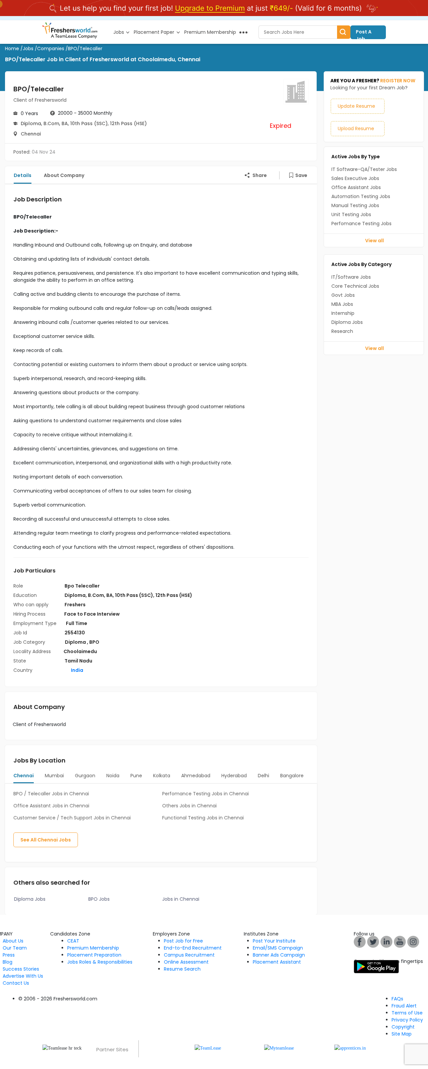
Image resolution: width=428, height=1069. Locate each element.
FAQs (397, 998)
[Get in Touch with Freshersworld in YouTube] (373, 941)
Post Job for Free (183, 941)
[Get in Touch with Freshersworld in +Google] (400, 941)
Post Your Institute (274, 941)
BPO (94, 642)
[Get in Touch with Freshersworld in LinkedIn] (387, 941)
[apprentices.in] (350, 1047)
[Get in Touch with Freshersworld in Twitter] (413, 941)
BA (65, 123)
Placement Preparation (94, 955)
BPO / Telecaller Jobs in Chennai (51, 793)
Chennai (31, 133)
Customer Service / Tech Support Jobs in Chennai (72, 817)
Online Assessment (186, 962)
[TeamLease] (208, 1047)
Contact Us (16, 983)
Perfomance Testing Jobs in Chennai (205, 793)
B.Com (51, 123)
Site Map (402, 1034)
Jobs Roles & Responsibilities (99, 962)
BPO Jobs (99, 899)
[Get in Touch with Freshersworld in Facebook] (360, 941)
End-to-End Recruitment (193, 948)
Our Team (15, 948)
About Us (13, 941)
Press (9, 955)
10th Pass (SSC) (89, 123)
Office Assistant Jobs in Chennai (51, 805)
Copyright (403, 1026)
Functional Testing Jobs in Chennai (203, 817)
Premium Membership (93, 948)
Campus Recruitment (189, 955)
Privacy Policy (407, 1019)
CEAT (73, 941)
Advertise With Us (23, 976)
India (76, 670)
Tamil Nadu (78, 660)
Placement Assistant (277, 962)
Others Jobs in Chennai (189, 805)
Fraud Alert (404, 1005)
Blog (7, 962)
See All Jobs (45, 839)
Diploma (31, 123)
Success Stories (21, 969)
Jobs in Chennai (180, 899)
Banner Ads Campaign (279, 955)
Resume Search (182, 969)
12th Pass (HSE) (128, 123)
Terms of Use (407, 1012)
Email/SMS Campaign (278, 948)
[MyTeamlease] (279, 1047)
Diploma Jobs (29, 899)
